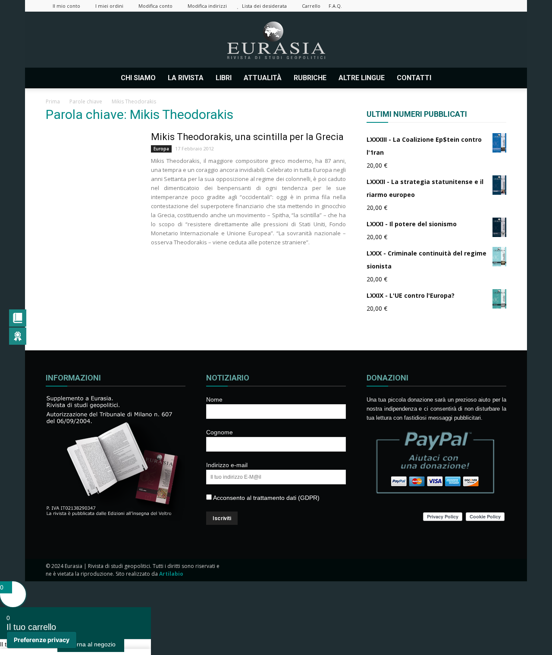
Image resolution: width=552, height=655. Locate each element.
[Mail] (457, 6)
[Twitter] (471, 6)
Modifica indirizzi (207, 6)
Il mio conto (66, 6)
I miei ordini (109, 6)
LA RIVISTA (186, 78)
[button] (496, 78)
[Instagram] (442, 6)
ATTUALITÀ (263, 78)
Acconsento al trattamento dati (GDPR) (266, 497)
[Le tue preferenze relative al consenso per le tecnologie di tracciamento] (41, 640)
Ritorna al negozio (91, 644)
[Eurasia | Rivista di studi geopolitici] (276, 40)
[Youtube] (499, 6)
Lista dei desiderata (264, 6)
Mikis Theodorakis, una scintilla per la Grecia (247, 136)
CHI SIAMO (138, 78)
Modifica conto (155, 6)
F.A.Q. (335, 6)
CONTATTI (414, 78)
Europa (161, 149)
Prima (53, 101)
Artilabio (171, 573)
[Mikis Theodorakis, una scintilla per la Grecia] (93, 163)
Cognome (219, 432)
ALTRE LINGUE (362, 78)
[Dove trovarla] (449, 78)
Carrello (311, 6)
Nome (214, 399)
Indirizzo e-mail (227, 465)
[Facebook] (428, 6)
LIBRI (224, 78)
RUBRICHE (310, 78)
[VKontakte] (485, 6)
